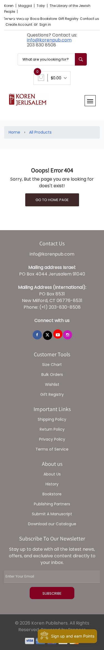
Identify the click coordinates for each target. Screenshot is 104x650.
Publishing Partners (52, 504)
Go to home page (52, 199)
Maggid (25, 5)
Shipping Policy (52, 419)
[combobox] (52, 59)
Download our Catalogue (52, 524)
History (52, 484)
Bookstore (52, 494)
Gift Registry (68, 18)
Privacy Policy (52, 439)
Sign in (45, 24)
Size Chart (52, 364)
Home (14, 132)
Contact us (89, 18)
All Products (40, 132)
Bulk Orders (52, 374)
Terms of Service (52, 449)
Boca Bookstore (43, 18)
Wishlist (52, 384)
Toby (41, 5)
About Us (52, 474)
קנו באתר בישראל (16, 18)
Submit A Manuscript (52, 514)
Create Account (19, 24)
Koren (9, 5)
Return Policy (52, 429)
